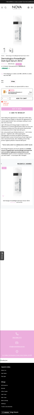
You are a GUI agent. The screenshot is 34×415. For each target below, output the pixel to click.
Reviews (2, 257)
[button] (5, 8)
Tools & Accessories (6, 406)
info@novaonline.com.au (17, 346)
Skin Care (3, 397)
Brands (3, 388)
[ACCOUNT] (28, 8)
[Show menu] (2, 8)
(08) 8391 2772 (17, 338)
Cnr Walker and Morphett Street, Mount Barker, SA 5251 (17, 355)
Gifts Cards (4, 391)
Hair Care (3, 394)
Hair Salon (4, 373)
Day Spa (3, 376)
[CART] (32, 8)
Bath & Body (4, 400)
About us (3, 370)
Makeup (3, 403)
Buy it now (17, 109)
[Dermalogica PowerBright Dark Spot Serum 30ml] (17, 182)
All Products (4, 385)
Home (2, 55)
